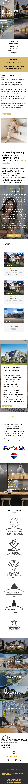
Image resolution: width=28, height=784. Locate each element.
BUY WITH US (5, 23)
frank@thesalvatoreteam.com (14, 66)
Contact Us (7, 406)
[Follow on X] (20, 760)
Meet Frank (6, 114)
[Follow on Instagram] (8, 760)
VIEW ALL (6, 248)
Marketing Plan (14, 235)
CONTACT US (5, 745)
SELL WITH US (5, 26)
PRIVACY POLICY (6, 747)
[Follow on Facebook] (12, 760)
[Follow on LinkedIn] (16, 760)
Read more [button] (12, 494)
